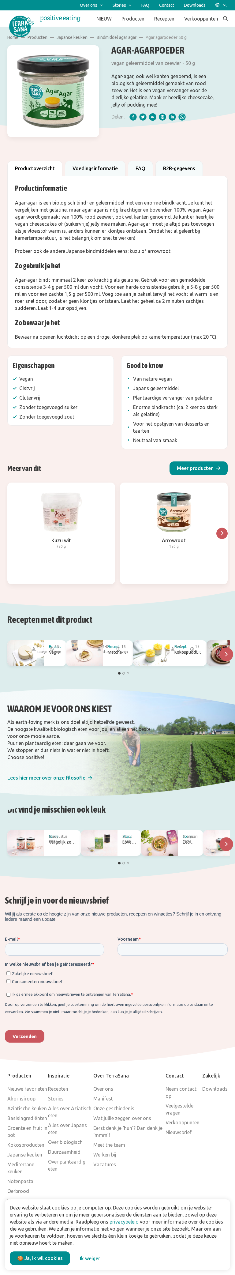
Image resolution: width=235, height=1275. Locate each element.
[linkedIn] (172, 117)
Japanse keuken (72, 37)
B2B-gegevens (179, 168)
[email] (152, 117)
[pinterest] (162, 117)
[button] (199, 468)
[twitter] (143, 117)
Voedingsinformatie (95, 168)
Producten (37, 37)
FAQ (140, 168)
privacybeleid (124, 1221)
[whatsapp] (182, 117)
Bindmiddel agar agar (116, 37)
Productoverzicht (35, 168)
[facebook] (133, 117)
